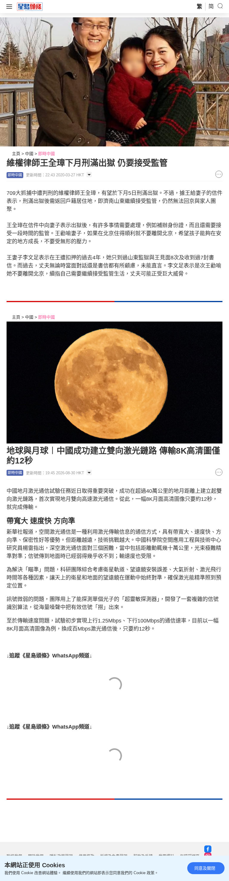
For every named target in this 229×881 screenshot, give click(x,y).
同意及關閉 (204, 868)
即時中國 (46, 153)
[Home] (29, 6)
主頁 (16, 153)
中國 (29, 153)
